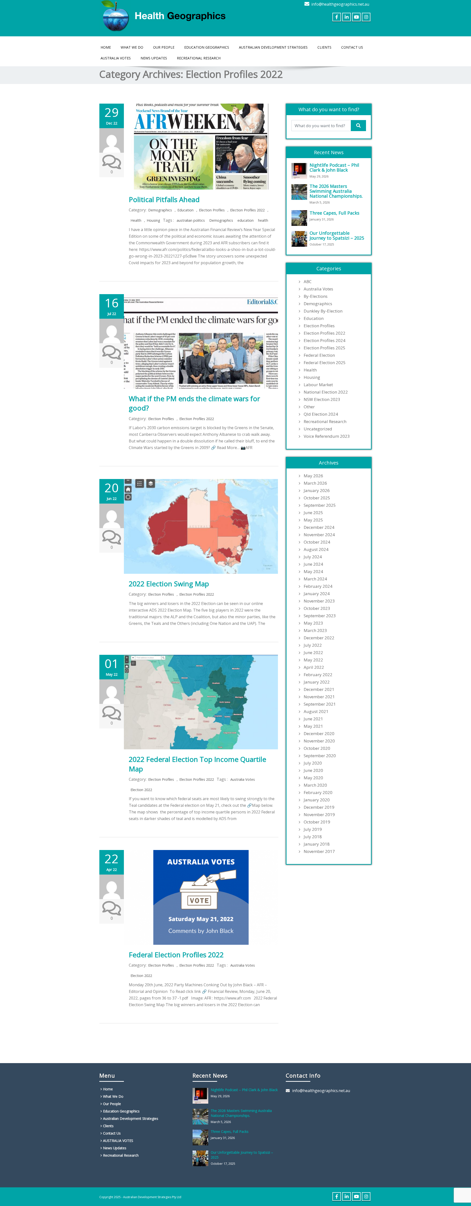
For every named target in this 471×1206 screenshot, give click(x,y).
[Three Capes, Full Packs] (300, 218)
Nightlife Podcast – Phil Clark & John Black (334, 167)
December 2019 (319, 807)
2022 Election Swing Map (169, 583)
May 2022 (313, 660)
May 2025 (313, 520)
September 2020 (320, 755)
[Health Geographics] (164, 15)
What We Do (132, 47)
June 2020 (313, 770)
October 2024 (317, 542)
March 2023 (315, 630)
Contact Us (352, 47)
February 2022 (318, 674)
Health (136, 220)
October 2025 (317, 497)
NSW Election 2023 (322, 399)
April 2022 (314, 667)
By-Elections (315, 296)
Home (106, 47)
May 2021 (313, 726)
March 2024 (315, 578)
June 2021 (313, 718)
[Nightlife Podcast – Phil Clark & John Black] (300, 171)
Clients (324, 47)
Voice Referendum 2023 (327, 436)
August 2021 (316, 711)
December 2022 (319, 637)
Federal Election (319, 355)
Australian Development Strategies (273, 47)
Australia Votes (242, 779)
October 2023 (317, 608)
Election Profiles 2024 (324, 340)
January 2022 (317, 682)
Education (185, 210)
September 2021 (320, 704)
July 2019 (313, 829)
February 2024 (318, 586)
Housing (153, 220)
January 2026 (317, 490)
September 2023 (320, 615)
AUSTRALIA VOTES (116, 58)
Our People (163, 47)
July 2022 (313, 645)
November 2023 (319, 601)
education (245, 220)
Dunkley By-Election (323, 311)
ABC (308, 281)
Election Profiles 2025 (324, 347)
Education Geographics (206, 47)
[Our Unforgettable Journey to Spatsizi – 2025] (300, 239)
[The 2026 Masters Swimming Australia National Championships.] (300, 192)
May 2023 (313, 623)
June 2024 (313, 564)
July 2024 (313, 556)
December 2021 (319, 689)
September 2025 (320, 505)
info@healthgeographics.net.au (340, 4)
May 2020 (313, 777)
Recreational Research (199, 58)
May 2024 (313, 571)
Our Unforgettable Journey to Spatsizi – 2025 (337, 235)
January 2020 (317, 799)
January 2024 (317, 593)
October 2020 (317, 748)
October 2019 (317, 822)
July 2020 (313, 763)
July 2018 (313, 836)
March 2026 (315, 483)
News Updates (154, 58)
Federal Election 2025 (325, 362)
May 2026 (313, 475)
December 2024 (319, 527)
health (263, 220)
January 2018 (317, 844)
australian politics (191, 220)
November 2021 (319, 696)
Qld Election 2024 (321, 414)
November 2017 (319, 851)
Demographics (160, 210)
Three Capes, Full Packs (334, 213)
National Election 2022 (326, 392)
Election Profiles (212, 210)
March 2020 (315, 785)
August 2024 (316, 549)
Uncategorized (318, 428)
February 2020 (318, 792)
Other (309, 406)
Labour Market (318, 384)
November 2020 (319, 741)
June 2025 (313, 512)
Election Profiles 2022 (247, 210)
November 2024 (319, 534)
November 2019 (319, 814)
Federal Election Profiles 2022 (176, 954)
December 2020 (319, 733)
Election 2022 (141, 789)
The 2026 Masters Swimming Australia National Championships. (336, 191)
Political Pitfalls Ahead (164, 199)
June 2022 (313, 652)
